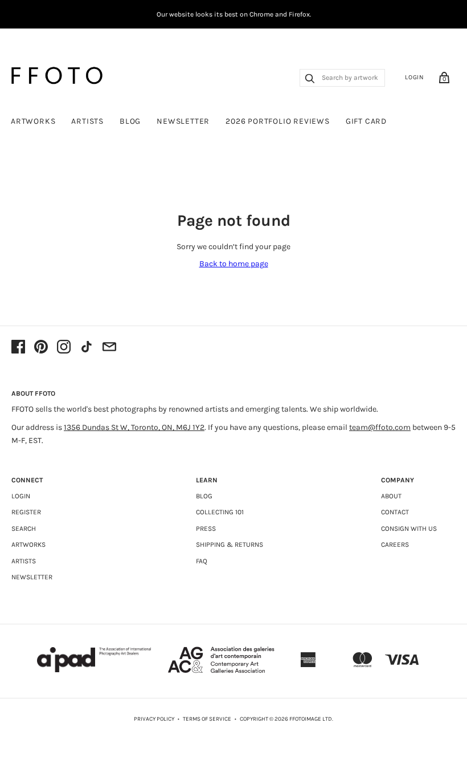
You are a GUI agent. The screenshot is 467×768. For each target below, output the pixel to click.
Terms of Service (207, 719)
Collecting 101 (220, 512)
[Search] (310, 80)
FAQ (201, 561)
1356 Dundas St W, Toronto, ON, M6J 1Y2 (134, 427)
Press (206, 529)
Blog (130, 121)
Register (26, 512)
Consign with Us (409, 529)
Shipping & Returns (229, 544)
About (391, 496)
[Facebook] (18, 348)
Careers (395, 544)
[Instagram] (64, 348)
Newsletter (183, 121)
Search (23, 529)
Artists (87, 121)
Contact (395, 512)
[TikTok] (86, 348)
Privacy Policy (154, 719)
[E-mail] (109, 348)
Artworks (33, 121)
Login (414, 77)
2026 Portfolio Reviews (278, 121)
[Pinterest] (41, 348)
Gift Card (366, 121)
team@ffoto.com (380, 427)
